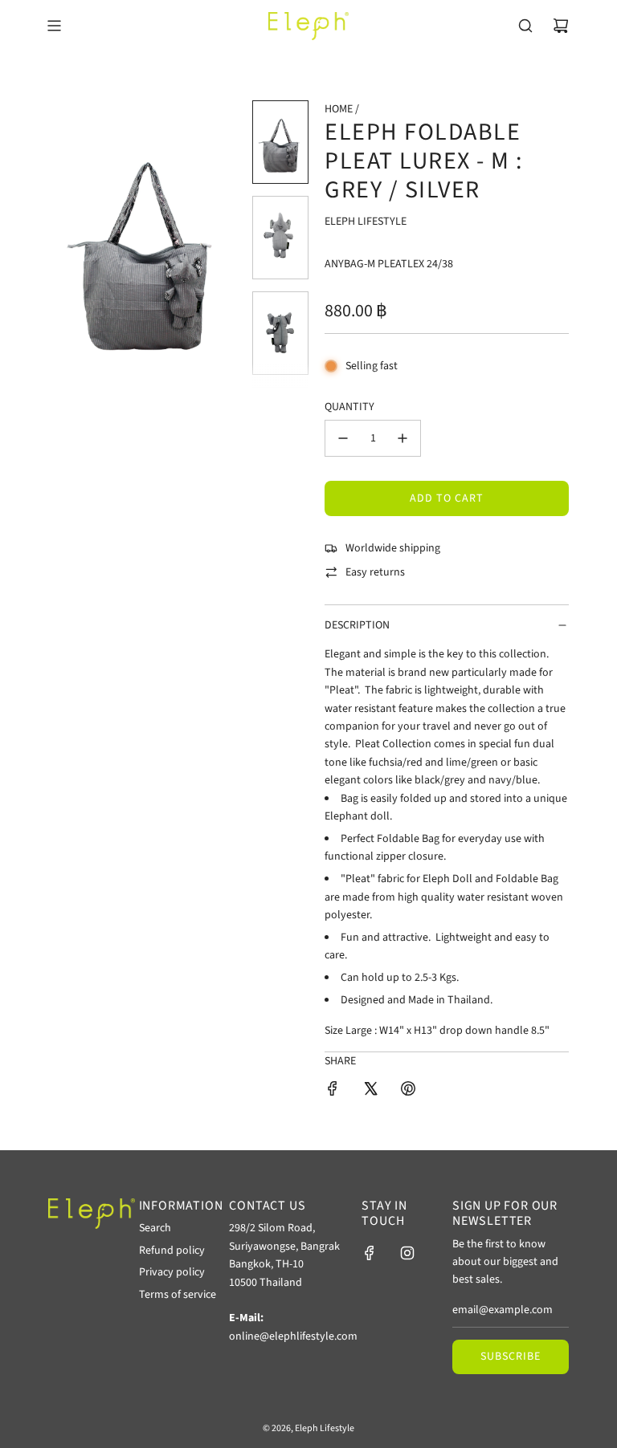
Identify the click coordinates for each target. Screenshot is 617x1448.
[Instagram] (407, 1253)
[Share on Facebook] (332, 1091)
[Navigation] (54, 25)
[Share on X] (370, 1091)
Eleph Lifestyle (366, 222)
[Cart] (560, 25)
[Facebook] (369, 1253)
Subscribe (510, 1356)
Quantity (349, 407)
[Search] (525, 25)
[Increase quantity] (402, 438)
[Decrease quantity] (343, 438)
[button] (69, 244)
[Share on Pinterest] (408, 1091)
